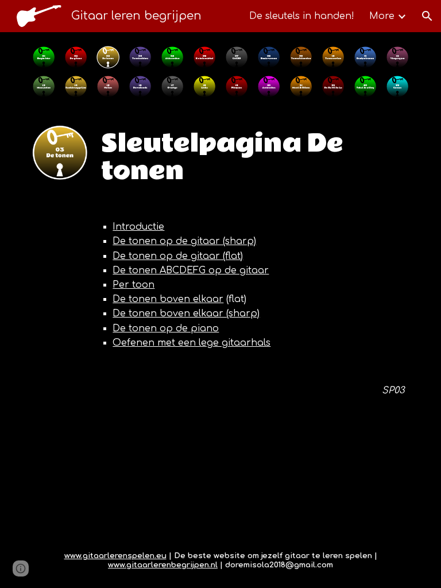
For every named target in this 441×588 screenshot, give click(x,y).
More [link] (381, 16)
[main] (252, 157)
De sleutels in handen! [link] (301, 16)
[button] (427, 16)
